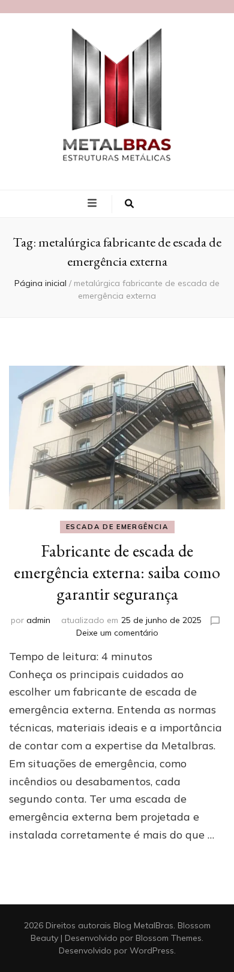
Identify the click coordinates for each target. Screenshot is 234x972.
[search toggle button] (129, 204)
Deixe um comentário (117, 632)
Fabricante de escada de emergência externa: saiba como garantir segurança (117, 572)
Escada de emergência (117, 527)
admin (38, 620)
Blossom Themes (169, 937)
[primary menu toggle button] (94, 203)
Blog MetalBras (143, 925)
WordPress (152, 950)
